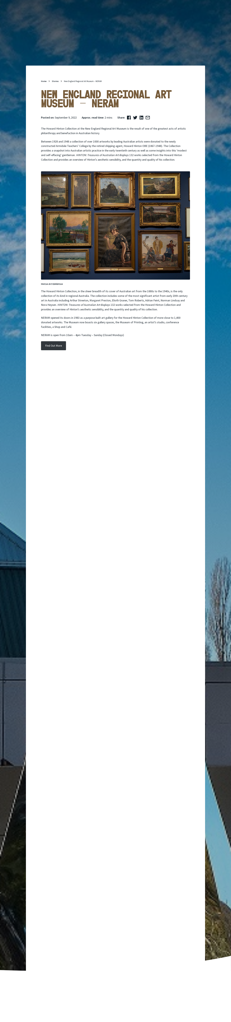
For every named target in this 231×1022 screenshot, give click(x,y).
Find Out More (53, 345)
